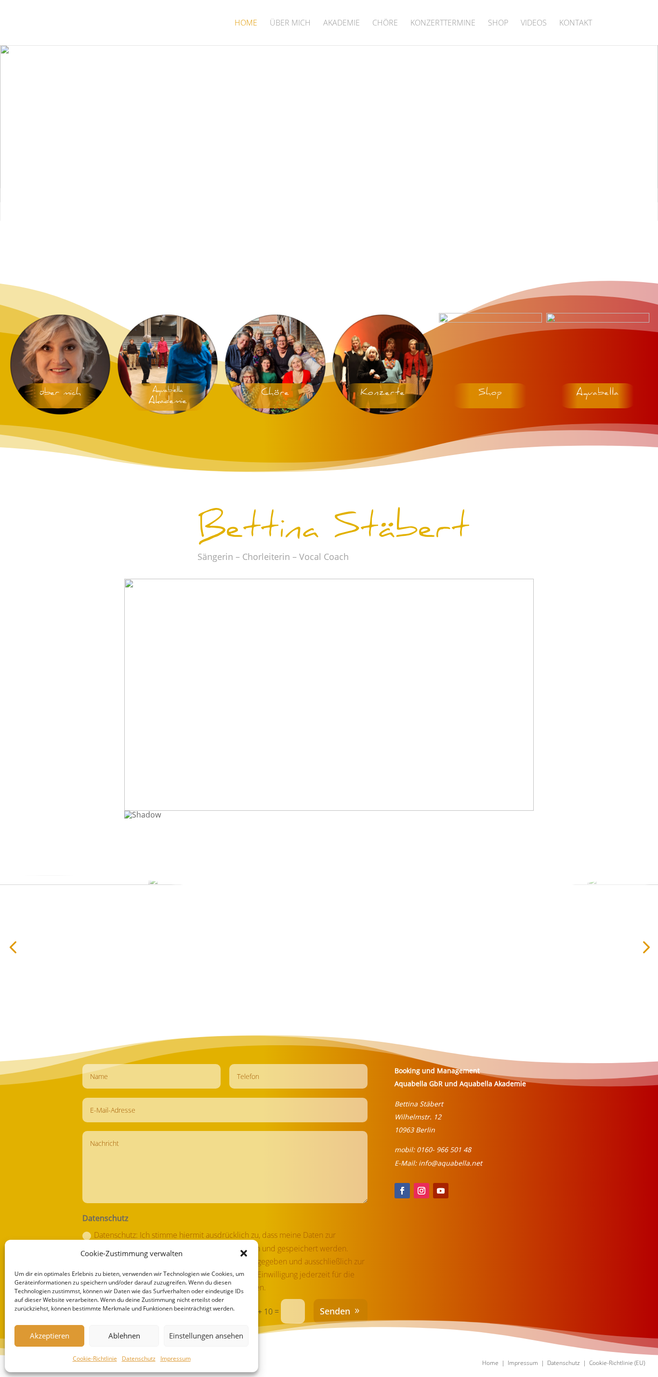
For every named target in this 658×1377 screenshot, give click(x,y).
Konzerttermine (442, 23)
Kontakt (575, 23)
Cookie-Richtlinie (95, 1358)
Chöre (385, 23)
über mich (290, 23)
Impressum (175, 1358)
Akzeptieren (49, 1335)
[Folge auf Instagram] (421, 1190)
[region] (329, 162)
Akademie (341, 23)
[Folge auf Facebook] (402, 1190)
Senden (335, 1311)
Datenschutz (139, 1358)
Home (246, 23)
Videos (534, 23)
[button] (244, 1253)
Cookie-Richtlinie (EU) (617, 1363)
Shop (498, 23)
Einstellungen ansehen (206, 1335)
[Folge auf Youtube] (440, 1190)
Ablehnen (124, 1335)
